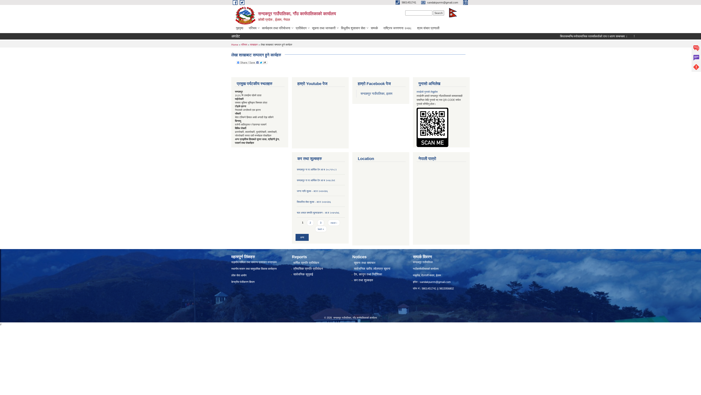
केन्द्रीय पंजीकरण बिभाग (243, 281)
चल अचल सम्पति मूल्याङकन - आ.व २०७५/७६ (318, 212)
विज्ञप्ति (622, 36)
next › (334, 222)
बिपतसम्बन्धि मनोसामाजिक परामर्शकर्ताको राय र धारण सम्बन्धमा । (579, 36)
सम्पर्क (374, 28)
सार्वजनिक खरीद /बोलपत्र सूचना (372, 268)
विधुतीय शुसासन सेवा (353, 28)
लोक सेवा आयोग (239, 275)
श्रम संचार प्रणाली (428, 28)
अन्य (302, 237)
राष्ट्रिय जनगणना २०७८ (397, 28)
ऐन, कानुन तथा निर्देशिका (368, 274)
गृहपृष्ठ (239, 28)
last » (321, 228)
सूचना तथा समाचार (364, 263)
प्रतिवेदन (301, 28)
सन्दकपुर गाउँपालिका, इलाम (376, 93)
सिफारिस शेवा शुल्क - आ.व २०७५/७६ (314, 201)
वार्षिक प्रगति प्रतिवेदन (306, 263)
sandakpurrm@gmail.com (435, 281)
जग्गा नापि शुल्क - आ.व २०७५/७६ (312, 191)
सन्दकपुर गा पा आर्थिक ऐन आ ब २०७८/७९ (316, 180)
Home (234, 44)
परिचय (252, 28)
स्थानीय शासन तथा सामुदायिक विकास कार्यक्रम (254, 268)
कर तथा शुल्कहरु (363, 280)
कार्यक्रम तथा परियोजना (276, 28)
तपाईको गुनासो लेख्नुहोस (427, 91)
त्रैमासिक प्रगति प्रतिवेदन (308, 268)
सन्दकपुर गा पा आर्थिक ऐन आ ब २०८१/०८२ (317, 169)
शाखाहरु (254, 44)
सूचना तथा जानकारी (324, 28)
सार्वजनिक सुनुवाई (303, 274)
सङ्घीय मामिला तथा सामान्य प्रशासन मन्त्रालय (254, 262)
